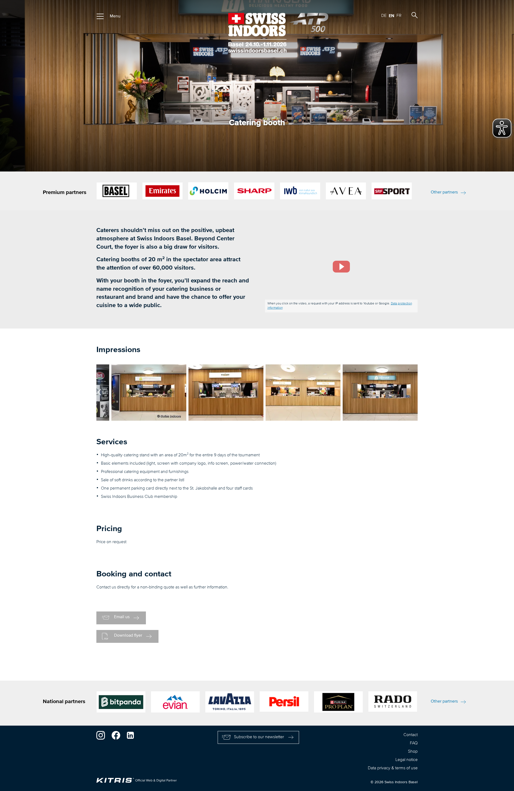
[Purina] (338, 703)
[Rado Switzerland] (392, 702)
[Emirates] (162, 190)
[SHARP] (254, 190)
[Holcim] (208, 191)
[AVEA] (346, 190)
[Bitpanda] (121, 703)
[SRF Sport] (392, 190)
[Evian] (175, 703)
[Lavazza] (229, 703)
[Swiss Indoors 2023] (148, 419)
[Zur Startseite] (257, 32)
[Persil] (284, 702)
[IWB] (300, 190)
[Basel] (117, 190)
